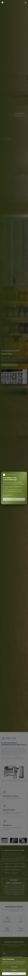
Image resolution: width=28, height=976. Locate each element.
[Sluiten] (25, 474)
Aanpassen (14, 970)
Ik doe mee (14, 499)
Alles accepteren (14, 973)
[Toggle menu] (25, 2)
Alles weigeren (14, 966)
